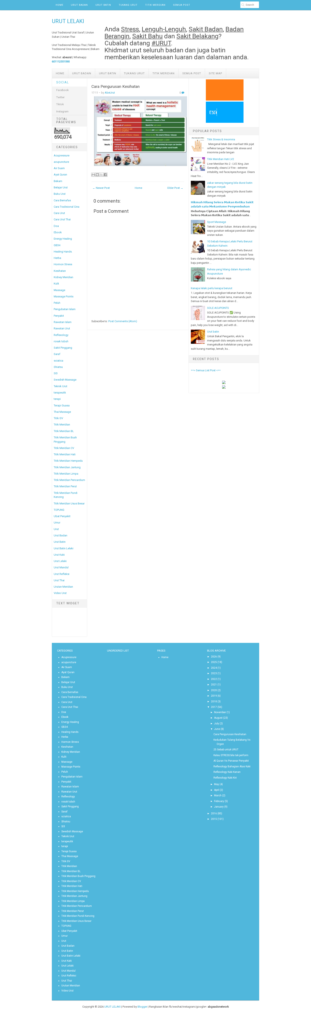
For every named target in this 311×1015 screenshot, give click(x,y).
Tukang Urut (128, 5)
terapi (57, 398)
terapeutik (60, 392)
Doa (56, 226)
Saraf (57, 354)
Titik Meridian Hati (65, 454)
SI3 (56, 373)
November (220, 712)
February (219, 801)
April (216, 790)
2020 (214, 690)
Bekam (58, 181)
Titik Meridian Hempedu (68, 460)
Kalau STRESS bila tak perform (230, 755)
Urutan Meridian (63, 586)
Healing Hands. (63, 251)
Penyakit (59, 315)
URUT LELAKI (68, 21)
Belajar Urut (61, 187)
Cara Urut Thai (62, 219)
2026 (214, 656)
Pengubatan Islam (65, 309)
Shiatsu (58, 367)
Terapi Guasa (62, 405)
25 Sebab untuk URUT (225, 749)
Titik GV (58, 418)
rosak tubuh (61, 341)
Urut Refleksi (61, 574)
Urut (56, 529)
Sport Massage (216, 222)
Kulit (56, 283)
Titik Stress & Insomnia (221, 139)
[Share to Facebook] (105, 175)
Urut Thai (59, 580)
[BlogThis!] (97, 175)
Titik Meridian (155, 5)
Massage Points (63, 296)
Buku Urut (60, 193)
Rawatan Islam (63, 322)
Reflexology (61, 335)
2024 (214, 667)
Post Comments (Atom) (122, 321)
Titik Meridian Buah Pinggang (78, 876)
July (216, 723)
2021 (214, 684)
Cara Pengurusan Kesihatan (115, 86)
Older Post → (175, 187)
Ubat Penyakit (62, 516)
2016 (214, 813)
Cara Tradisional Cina (66, 206)
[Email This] (93, 175)
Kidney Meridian (63, 277)
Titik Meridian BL (64, 431)
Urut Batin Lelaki (63, 548)
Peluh (57, 302)
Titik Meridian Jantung (67, 467)
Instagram (62, 111)
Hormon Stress (63, 264)
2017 (214, 707)
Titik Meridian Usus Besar (69, 503)
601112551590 (61, 61)
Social (62, 82)
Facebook (62, 90)
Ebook (58, 232)
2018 (214, 701)
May (216, 784)
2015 (214, 819)
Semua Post (181, 5)
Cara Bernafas (62, 200)
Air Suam (59, 168)
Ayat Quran (60, 174)
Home (59, 5)
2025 (214, 662)
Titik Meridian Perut (65, 486)
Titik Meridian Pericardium (69, 480)
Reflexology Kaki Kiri (225, 777)
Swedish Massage (65, 379)
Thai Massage (62, 411)
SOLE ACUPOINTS (218, 307)
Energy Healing (63, 238)
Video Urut (60, 593)
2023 (214, 673)
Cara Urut (59, 213)
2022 (214, 679)
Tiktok (60, 104)
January (219, 806)
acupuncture (61, 161)
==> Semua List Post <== (206, 370)
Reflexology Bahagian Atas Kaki (231, 766)
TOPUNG (59, 509)
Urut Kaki (59, 554)
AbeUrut (110, 92)
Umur (57, 522)
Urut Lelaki (60, 561)
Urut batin (213, 331)
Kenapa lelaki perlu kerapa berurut (211, 288)
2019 (214, 695)
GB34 (57, 245)
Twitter (60, 97)
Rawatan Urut (62, 328)
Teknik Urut (60, 386)
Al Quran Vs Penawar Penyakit (231, 760)
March (218, 795)
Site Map (215, 73)
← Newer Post (101, 187)
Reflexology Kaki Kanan (227, 772)
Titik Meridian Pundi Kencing (77, 915)
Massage (59, 290)
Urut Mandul (61, 567)
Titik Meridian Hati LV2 (220, 159)
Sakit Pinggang (63, 347)
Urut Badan (79, 5)
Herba (57, 258)
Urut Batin (103, 5)
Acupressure (61, 155)
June (217, 729)
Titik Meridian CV (64, 448)
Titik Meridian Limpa (66, 473)
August (218, 717)
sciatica (58, 360)
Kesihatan (60, 270)
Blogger (142, 1006)
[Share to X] (101, 175)
